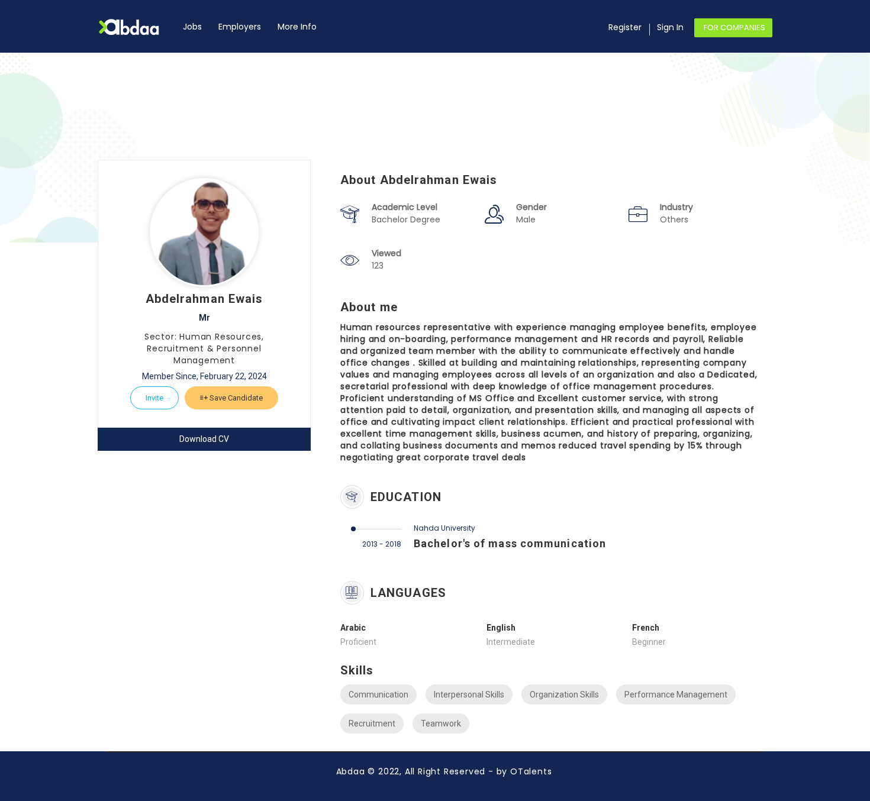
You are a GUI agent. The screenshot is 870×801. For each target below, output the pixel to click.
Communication (378, 694)
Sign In (670, 27)
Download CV (204, 439)
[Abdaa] (136, 27)
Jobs (192, 27)
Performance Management (675, 694)
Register (625, 27)
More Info (297, 27)
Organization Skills (564, 694)
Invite (154, 397)
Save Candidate (235, 397)
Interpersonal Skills (469, 694)
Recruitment (372, 723)
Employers (239, 27)
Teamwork (441, 723)
